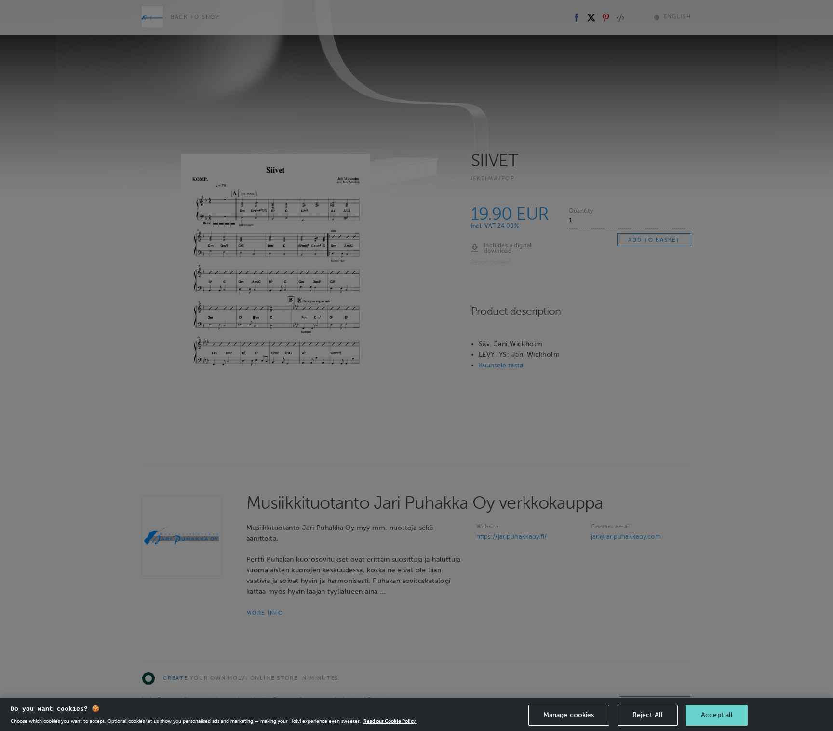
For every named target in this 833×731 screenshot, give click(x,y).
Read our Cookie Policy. (390, 721)
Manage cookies (568, 714)
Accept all (717, 714)
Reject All (647, 714)
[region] (416, 714)
